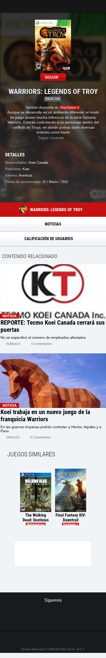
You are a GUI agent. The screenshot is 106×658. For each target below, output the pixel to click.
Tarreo (7, 4)
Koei (26, 169)
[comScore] (53, 622)
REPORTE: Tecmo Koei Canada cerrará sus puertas (53, 326)
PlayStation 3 (69, 107)
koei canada (38, 162)
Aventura (25, 175)
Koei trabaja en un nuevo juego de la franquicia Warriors (45, 415)
